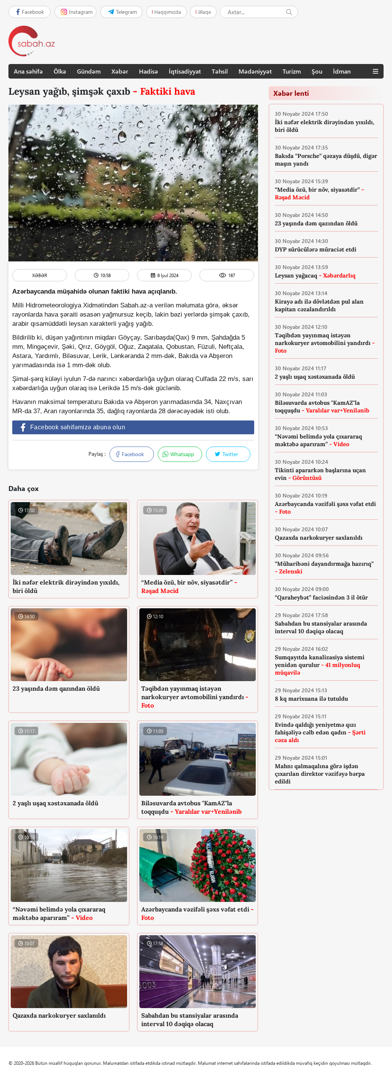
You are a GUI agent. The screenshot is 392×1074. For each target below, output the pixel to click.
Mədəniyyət (255, 71)
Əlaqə (204, 11)
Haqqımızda (167, 11)
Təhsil (220, 71)
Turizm (292, 71)
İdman (342, 71)
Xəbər (119, 71)
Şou (317, 71)
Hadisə (148, 71)
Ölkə (60, 71)
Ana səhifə (28, 71)
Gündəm (89, 71)
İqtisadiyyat (185, 71)
